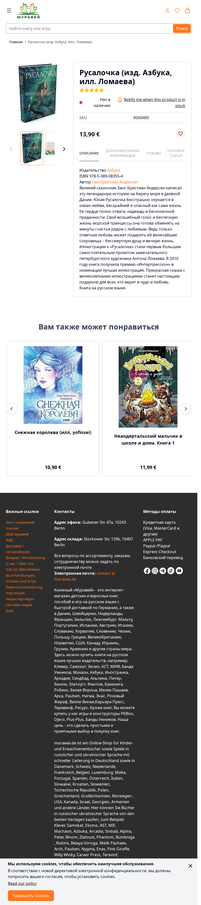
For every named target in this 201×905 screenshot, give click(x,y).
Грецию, (79, 637)
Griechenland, (67, 796)
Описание (89, 153)
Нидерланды (110, 613)
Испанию (88, 625)
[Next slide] (185, 408)
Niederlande (104, 766)
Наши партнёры (20, 599)
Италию (125, 625)
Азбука (113, 170)
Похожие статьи (176, 153)
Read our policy (22, 883)
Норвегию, (64, 643)
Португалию (66, 625)
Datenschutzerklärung (24, 587)
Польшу (61, 637)
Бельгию (83, 619)
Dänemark (64, 766)
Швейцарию (84, 613)
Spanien (79, 778)
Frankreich (64, 772)
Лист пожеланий (20, 522)
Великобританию (104, 637)
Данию (63, 613)
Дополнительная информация (122, 153)
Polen (103, 790)
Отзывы (153, 153)
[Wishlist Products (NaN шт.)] (177, 10)
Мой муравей (17, 534)
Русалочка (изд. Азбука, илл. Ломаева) (60, 41)
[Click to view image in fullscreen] (37, 94)
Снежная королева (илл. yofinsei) (52, 432)
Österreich (99, 778)
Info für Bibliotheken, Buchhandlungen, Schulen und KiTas (23, 575)
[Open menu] (9, 10)
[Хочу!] (180, 134)
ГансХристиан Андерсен (115, 182)
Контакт (12, 528)
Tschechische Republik (75, 790)
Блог (9, 610)
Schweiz (83, 766)
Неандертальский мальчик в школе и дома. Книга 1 (145, 439)
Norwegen (122, 796)
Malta (120, 772)
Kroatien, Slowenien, (92, 784)
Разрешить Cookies (31, 895)
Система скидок (19, 604)
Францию (63, 619)
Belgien (83, 772)
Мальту (125, 619)
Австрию (107, 625)
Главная (16, 41)
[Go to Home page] (48, 10)
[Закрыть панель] (190, 866)
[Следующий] (64, 149)
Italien (117, 778)
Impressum (15, 593)
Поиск (182, 28)
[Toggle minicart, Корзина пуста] (187, 10)
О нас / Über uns (20, 563)
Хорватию (84, 631)
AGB (9, 540)
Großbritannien (95, 796)
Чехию (124, 631)
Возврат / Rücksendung (25, 557)
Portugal (62, 778)
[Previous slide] (11, 408)
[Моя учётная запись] (167, 10)
